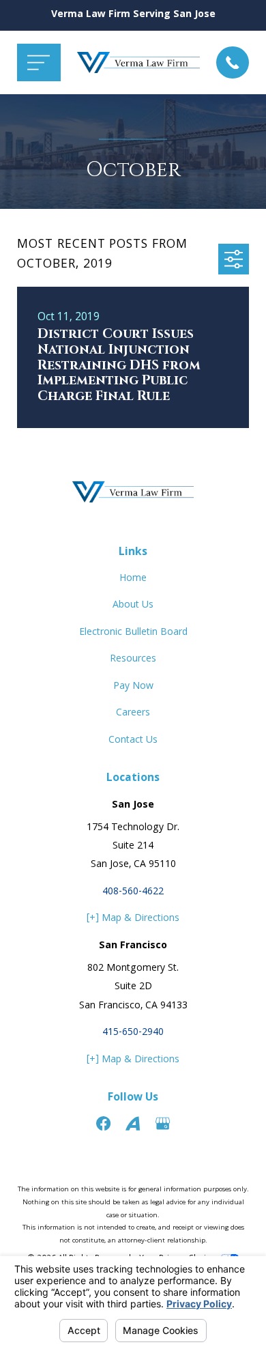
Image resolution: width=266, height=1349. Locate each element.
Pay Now (133, 687)
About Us (133, 605)
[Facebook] (103, 1123)
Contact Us (133, 741)
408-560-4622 (133, 892)
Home (133, 579)
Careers (133, 713)
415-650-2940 (133, 1033)
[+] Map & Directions (133, 919)
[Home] (138, 62)
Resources (133, 659)
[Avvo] (132, 1123)
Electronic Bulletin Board (133, 633)
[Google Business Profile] (163, 1123)
